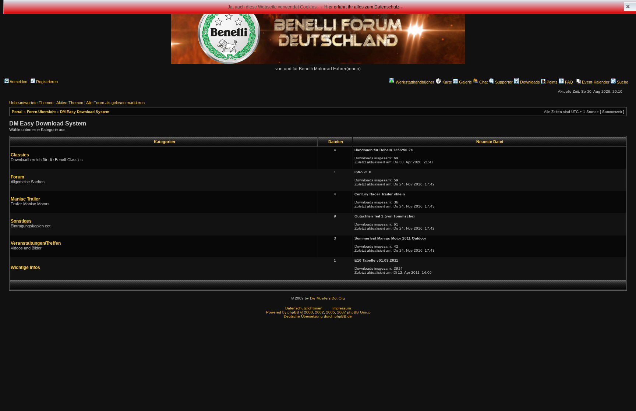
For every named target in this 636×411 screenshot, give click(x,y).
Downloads (529, 82)
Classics (20, 154)
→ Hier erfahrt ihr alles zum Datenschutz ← (362, 7)
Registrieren (46, 81)
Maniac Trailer (25, 199)
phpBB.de (343, 316)
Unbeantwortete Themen (31, 102)
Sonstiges (21, 221)
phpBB (293, 312)
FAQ (568, 82)
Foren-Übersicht (41, 112)
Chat (483, 82)
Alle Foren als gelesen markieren (115, 102)
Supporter (503, 82)
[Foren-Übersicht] (318, 63)
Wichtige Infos (25, 267)
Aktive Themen (69, 102)
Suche (622, 82)
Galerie (465, 82)
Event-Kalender (595, 82)
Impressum (341, 308)
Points (551, 82)
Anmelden (18, 81)
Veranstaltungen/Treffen (36, 243)
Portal (17, 112)
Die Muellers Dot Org (327, 298)
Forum (17, 177)
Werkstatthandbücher (415, 82)
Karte (446, 82)
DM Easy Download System (84, 112)
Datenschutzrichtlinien (303, 308)
